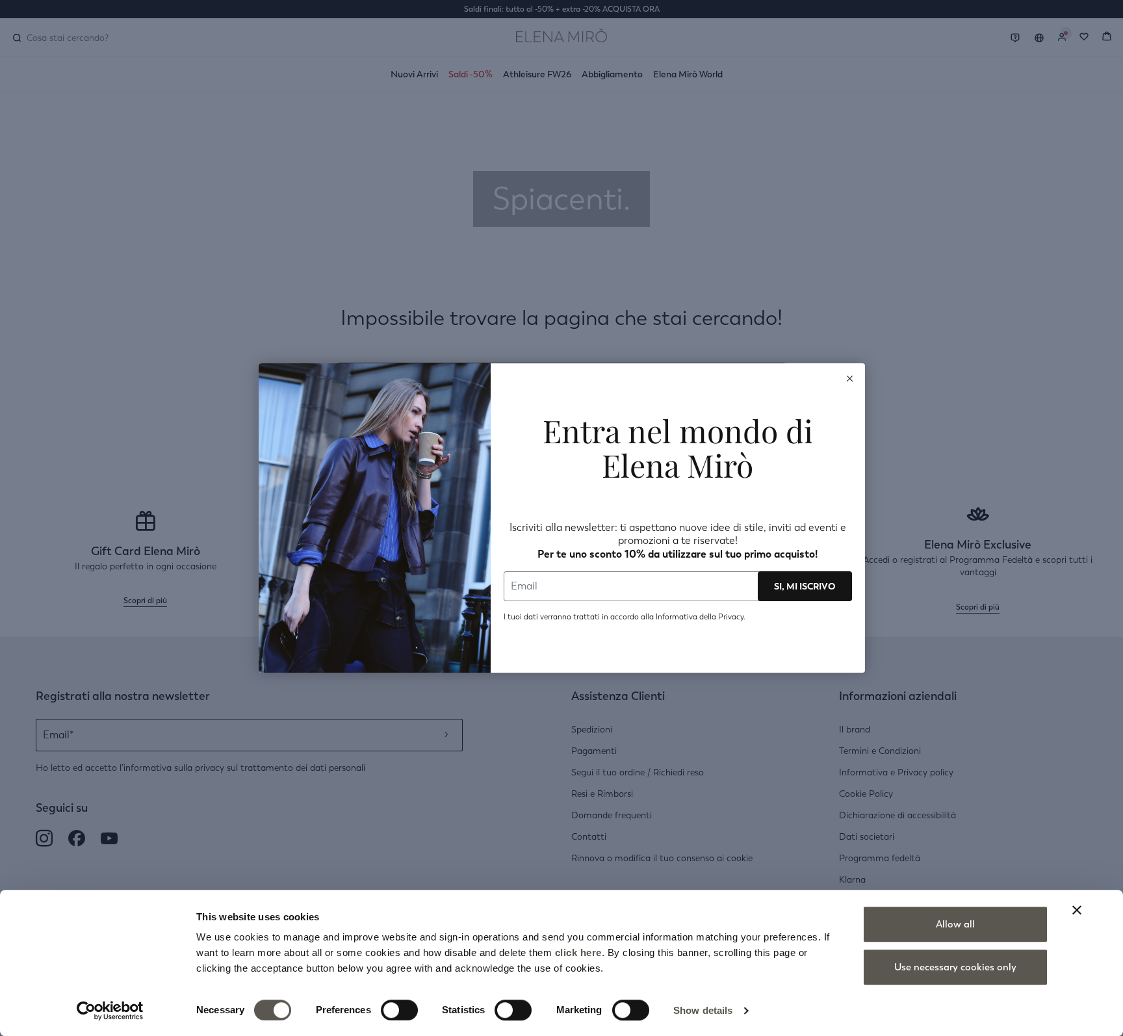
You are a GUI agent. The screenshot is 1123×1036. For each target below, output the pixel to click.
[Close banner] (1076, 909)
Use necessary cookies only (955, 967)
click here (578, 952)
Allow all (955, 924)
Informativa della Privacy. (700, 617)
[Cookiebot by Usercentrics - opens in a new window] (110, 1010)
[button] (850, 378)
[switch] (399, 1010)
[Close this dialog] (850, 378)
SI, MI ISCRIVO (805, 586)
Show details (702, 1010)
